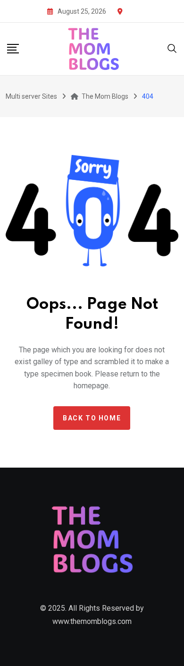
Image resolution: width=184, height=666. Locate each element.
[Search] (172, 48)
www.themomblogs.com (92, 621)
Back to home (92, 418)
